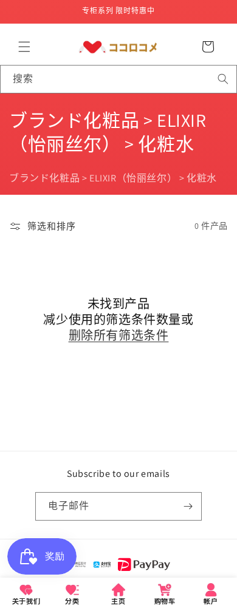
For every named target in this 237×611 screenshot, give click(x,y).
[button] (24, 46)
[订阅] (187, 506)
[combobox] (118, 79)
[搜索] (223, 79)
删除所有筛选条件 (119, 335)
